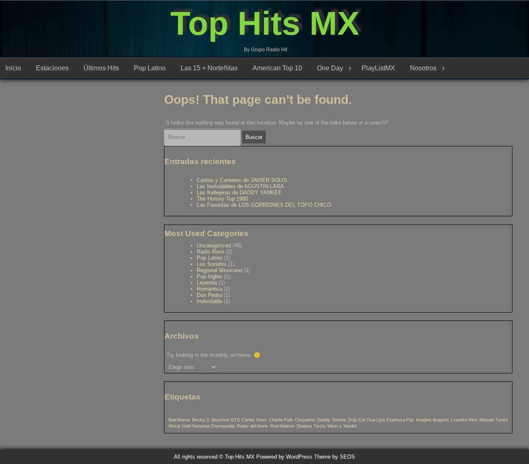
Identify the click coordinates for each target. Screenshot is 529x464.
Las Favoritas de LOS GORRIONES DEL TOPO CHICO (264, 205)
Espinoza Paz (400, 419)
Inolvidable (209, 301)
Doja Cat (356, 419)
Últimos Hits (101, 68)
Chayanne (305, 419)
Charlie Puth (281, 419)
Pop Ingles (209, 276)
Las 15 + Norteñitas (209, 68)
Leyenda (207, 283)
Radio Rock (210, 252)
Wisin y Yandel (341, 425)
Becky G (201, 419)
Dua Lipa (376, 419)
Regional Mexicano (219, 270)
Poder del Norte (252, 425)
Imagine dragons (432, 419)
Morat (174, 425)
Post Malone (282, 425)
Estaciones (52, 68)
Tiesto (319, 425)
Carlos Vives (254, 419)
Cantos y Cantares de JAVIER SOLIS (242, 180)
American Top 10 (277, 68)
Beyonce (220, 419)
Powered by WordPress (284, 457)
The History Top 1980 (222, 199)
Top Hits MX (264, 23)
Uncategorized (214, 245)
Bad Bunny (180, 419)
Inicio (13, 68)
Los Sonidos (211, 264)
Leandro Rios (464, 419)
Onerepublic (223, 425)
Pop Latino (150, 68)
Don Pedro (209, 295)
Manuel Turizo (493, 419)
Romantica (209, 289)
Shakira (304, 425)
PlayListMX (378, 68)
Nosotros (423, 68)
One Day (330, 68)
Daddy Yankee (331, 419)
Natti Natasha (195, 425)
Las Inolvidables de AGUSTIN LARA (240, 186)
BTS (235, 419)
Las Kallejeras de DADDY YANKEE (239, 192)
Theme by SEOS (334, 457)
